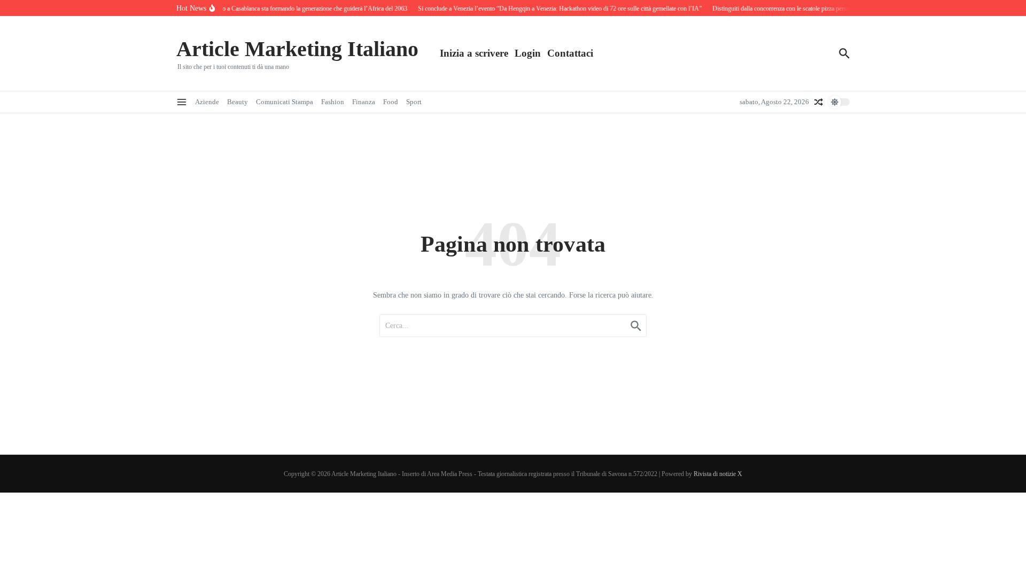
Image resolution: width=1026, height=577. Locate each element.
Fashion (332, 102)
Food (390, 102)
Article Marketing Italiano (297, 49)
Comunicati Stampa (284, 102)
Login (528, 53)
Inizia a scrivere (474, 53)
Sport (414, 102)
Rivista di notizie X (718, 474)
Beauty (237, 102)
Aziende (207, 102)
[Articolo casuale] (818, 102)
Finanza (363, 102)
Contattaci (570, 53)
